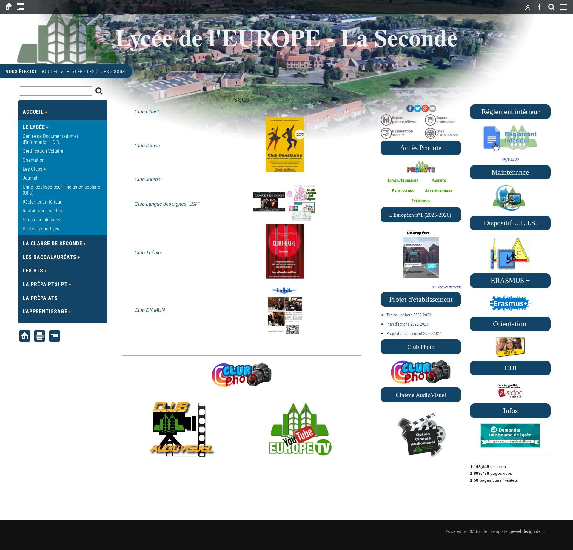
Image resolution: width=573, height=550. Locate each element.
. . (546, 531)
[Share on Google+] (425, 110)
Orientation (33, 160)
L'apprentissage (45, 311)
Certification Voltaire (43, 151)
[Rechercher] (551, 7)
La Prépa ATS (40, 298)
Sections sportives (41, 229)
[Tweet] (417, 110)
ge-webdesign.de (524, 531)
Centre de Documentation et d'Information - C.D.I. (50, 139)
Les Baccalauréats (49, 257)
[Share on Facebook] (410, 110)
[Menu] (563, 7)
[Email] (432, 110)
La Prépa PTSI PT (45, 284)
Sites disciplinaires (42, 220)
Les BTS (33, 270)
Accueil (51, 71)
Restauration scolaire (44, 211)
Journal (30, 178)
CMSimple (477, 531)
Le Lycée (73, 71)
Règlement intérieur (42, 202)
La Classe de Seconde (52, 243)
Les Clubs (98, 71)
